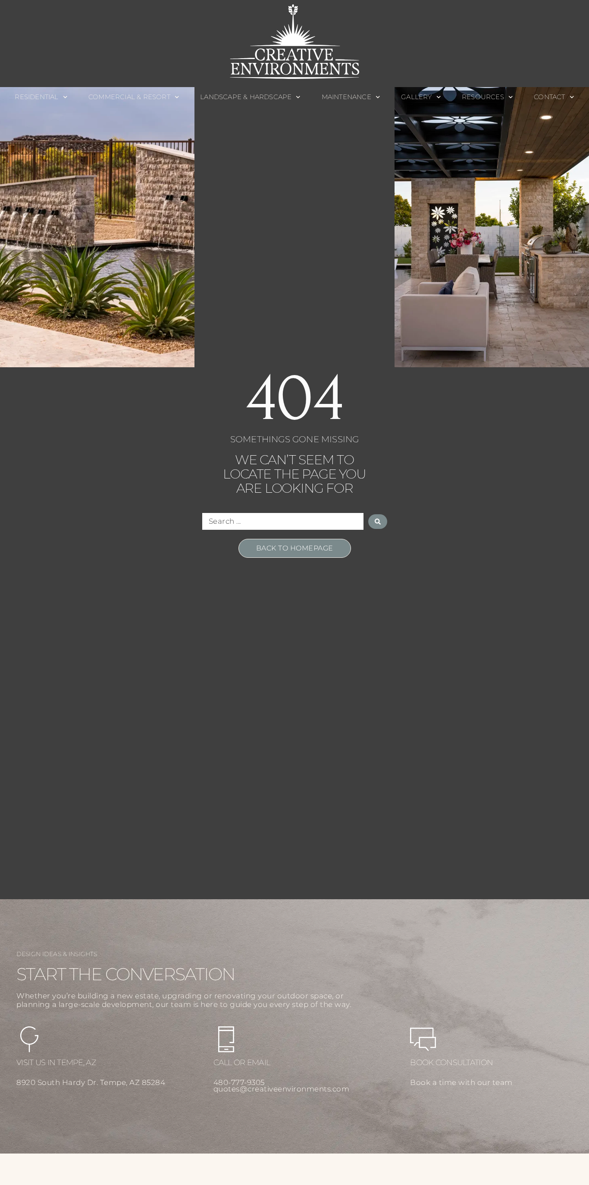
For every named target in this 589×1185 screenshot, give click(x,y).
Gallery (416, 97)
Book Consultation (451, 1062)
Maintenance (346, 97)
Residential (36, 97)
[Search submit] (377, 521)
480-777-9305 (239, 1082)
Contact (549, 97)
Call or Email (241, 1062)
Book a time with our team (461, 1082)
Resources (483, 97)
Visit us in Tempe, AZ (56, 1062)
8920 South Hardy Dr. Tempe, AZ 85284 (90, 1082)
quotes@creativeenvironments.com (281, 1089)
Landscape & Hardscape (245, 97)
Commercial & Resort (129, 97)
